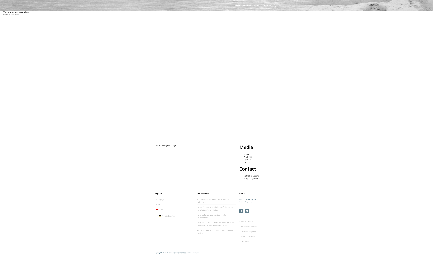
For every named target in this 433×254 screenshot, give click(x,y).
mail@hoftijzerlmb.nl (249, 226)
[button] (275, 5)
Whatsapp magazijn (248, 231)
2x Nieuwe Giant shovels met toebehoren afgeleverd (214, 200)
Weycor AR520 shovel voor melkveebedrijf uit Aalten (215, 232)
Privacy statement (248, 236)
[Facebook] (241, 211)
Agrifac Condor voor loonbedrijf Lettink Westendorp (213, 216)
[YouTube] (247, 211)
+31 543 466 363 (247, 221)
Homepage (160, 199)
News (158, 204)
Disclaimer (245, 241)
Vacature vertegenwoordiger (165, 145)
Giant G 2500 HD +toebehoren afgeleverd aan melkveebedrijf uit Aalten (215, 208)
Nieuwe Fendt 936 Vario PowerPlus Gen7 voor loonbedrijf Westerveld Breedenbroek (216, 224)
